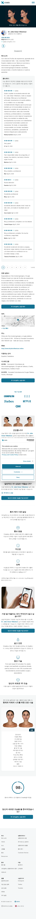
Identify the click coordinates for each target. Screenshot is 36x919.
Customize (17, 472)
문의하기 (20, 865)
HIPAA (3, 891)
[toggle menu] (33, 2)
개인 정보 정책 (5, 884)
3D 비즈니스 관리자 (23, 841)
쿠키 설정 (3, 895)
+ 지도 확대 (4, 328)
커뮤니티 (3, 872)
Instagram (21, 880)
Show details (27, 461)
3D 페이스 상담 (8, 493)
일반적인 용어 (5, 880)
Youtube (20, 888)
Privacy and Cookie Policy (10, 454)
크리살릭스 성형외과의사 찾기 (9, 868)
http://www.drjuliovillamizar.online (12, 348)
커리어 (3, 841)
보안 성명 (3, 888)
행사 (2, 852)
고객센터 (20, 868)
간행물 (3, 849)
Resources (4, 856)
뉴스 (2, 845)
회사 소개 (3, 838)
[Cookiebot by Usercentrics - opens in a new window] (26, 440)
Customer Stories (23, 852)
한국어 (18, 901)
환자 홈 (3, 865)
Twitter (20, 884)
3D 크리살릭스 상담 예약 (18, 306)
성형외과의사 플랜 (23, 845)
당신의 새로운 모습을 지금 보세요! (18, 498)
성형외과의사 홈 (22, 838)
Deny (18, 477)
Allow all (18, 466)
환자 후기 (20, 849)
